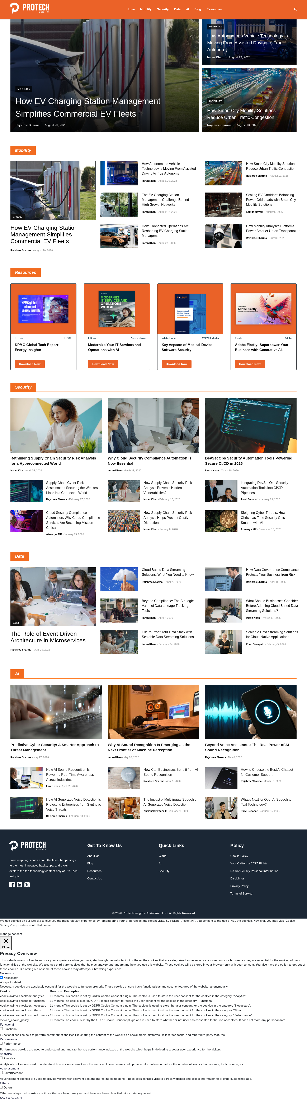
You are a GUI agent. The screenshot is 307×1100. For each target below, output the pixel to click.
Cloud (162, 856)
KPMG (68, 338)
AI (187, 9)
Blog (197, 9)
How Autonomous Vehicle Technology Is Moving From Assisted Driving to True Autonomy (169, 168)
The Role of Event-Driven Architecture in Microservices (48, 637)
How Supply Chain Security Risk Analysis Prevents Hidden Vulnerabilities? (167, 488)
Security (163, 9)
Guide (238, 338)
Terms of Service (241, 893)
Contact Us (94, 878)
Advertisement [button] (9, 1068)
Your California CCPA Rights (248, 863)
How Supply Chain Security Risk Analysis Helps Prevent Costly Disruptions (167, 517)
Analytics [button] (6, 1053)
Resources (214, 9)
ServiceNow (138, 338)
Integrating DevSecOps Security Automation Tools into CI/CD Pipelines (264, 488)
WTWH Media (210, 338)
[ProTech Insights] (12, 884)
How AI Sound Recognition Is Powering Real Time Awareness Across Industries (70, 774)
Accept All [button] (28, 929)
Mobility (146, 9)
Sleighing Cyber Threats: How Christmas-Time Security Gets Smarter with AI (263, 517)
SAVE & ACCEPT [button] (11, 1097)
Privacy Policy (239, 886)
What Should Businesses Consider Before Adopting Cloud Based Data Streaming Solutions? (272, 605)
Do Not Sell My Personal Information (254, 871)
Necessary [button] (7, 973)
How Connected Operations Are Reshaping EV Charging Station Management (165, 230)
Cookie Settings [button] (10, 929)
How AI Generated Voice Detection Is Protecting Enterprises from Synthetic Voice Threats (73, 804)
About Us (93, 856)
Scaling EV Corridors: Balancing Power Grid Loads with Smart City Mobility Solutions (271, 199)
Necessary (11, 977)
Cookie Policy (239, 856)
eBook (19, 338)
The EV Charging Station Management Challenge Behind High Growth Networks (165, 199)
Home (131, 9)
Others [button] (4, 1083)
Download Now (30, 364)
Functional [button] (7, 1024)
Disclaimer (237, 878)
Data (177, 9)
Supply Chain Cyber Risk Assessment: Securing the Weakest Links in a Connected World (72, 488)
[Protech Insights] (28, 848)
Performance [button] (8, 1039)
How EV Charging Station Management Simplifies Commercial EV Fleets (44, 234)
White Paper (169, 338)
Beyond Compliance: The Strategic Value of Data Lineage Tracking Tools (168, 605)
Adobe (288, 338)
